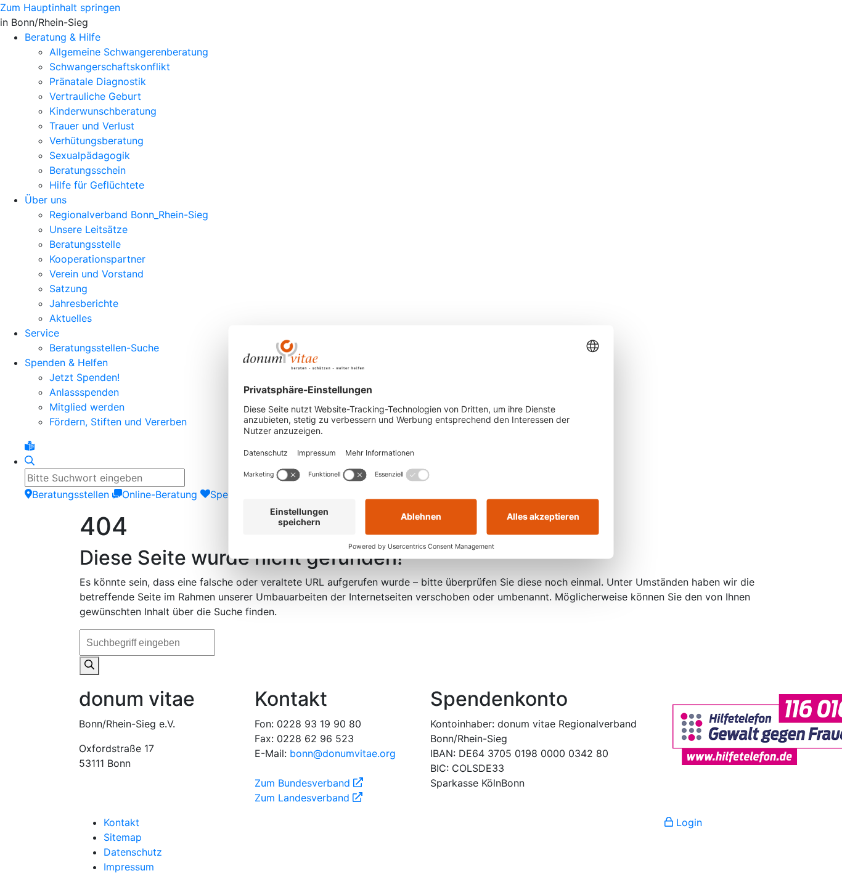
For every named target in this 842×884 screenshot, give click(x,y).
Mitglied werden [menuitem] (87, 407)
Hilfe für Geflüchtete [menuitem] (96, 185)
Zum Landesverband (308, 798)
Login (687, 822)
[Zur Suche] (30, 461)
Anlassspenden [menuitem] (84, 392)
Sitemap (123, 837)
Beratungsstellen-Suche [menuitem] (104, 348)
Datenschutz (133, 852)
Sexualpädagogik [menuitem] (89, 155)
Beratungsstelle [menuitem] (85, 244)
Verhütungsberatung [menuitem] (96, 140)
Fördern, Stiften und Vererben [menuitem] (118, 421)
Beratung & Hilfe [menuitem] (62, 37)
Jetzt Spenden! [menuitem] (84, 377)
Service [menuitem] (42, 333)
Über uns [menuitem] (46, 200)
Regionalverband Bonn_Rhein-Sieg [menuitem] (128, 214)
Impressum (129, 867)
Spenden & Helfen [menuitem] (66, 362)
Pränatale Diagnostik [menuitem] (97, 81)
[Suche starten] (89, 666)
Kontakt (121, 822)
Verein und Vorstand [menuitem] (96, 274)
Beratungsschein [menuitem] (87, 170)
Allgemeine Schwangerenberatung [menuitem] (128, 52)
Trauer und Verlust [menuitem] (91, 126)
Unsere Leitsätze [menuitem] (88, 229)
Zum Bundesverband (309, 783)
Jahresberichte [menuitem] (83, 303)
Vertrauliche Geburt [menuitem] (95, 96)
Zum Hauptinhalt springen (60, 7)
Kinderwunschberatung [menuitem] (103, 111)
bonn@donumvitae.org (343, 753)
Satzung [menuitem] (68, 288)
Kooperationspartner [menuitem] (97, 259)
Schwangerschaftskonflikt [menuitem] (109, 66)
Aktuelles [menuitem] (70, 318)
